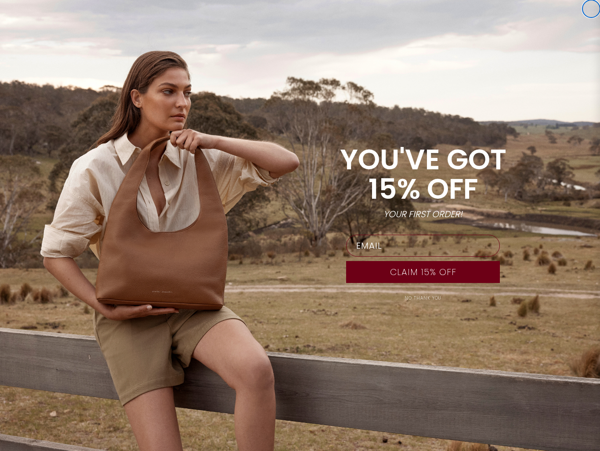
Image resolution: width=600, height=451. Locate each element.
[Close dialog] (591, 9)
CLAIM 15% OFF (423, 272)
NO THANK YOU (423, 298)
